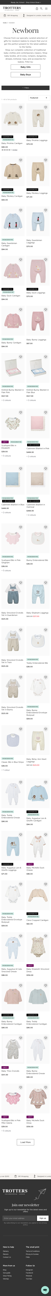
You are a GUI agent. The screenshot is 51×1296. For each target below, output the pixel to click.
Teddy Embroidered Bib (37, 663)
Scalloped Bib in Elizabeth (8, 446)
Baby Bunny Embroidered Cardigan (11, 1022)
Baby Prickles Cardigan (11, 143)
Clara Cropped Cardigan (37, 920)
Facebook (29, 1273)
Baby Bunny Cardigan (11, 342)
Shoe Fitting (7, 1276)
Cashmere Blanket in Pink (37, 448)
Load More (25, 1142)
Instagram (29, 1270)
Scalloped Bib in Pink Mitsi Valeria (11, 1121)
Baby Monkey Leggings (37, 193)
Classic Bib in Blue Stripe (12, 762)
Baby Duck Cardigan (10, 295)
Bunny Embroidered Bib (37, 560)
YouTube (29, 1279)
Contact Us (7, 1257)
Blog (4, 1270)
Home (5, 23)
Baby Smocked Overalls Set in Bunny (12, 708)
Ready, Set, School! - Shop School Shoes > (26, 2)
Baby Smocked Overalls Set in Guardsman (12, 614)
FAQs (28, 1257)
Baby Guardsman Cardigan (9, 244)
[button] (20, 107)
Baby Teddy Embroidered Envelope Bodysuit (11, 919)
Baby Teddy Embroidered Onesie (10, 816)
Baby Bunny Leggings (36, 339)
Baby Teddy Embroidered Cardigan (36, 1022)
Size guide (6, 1273)
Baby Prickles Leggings (36, 140)
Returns (5, 1254)
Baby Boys (25, 74)
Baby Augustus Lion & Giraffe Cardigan (36, 819)
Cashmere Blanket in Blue (12, 504)
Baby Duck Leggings (35, 292)
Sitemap (6, 1279)
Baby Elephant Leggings (37, 613)
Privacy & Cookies (32, 1254)
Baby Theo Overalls (10, 1071)
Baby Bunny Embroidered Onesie (35, 1072)
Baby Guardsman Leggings (34, 241)
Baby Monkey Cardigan (12, 196)
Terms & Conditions (32, 1251)
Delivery (6, 1251)
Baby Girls (26, 67)
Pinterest (29, 1276)
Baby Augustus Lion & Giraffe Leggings (11, 869)
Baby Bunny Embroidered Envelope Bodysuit (36, 712)
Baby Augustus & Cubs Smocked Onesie (11, 970)
